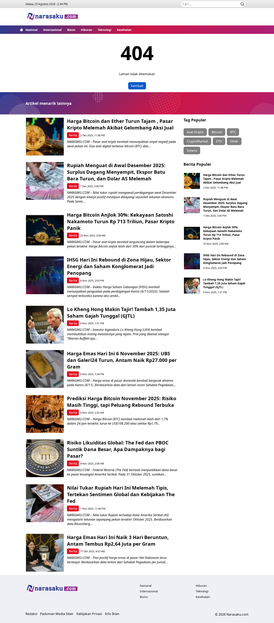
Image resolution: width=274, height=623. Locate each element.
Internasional (52, 30)
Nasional (31, 30)
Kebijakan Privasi (89, 614)
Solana (192, 150)
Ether (234, 141)
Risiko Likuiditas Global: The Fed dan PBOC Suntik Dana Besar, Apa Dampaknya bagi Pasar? (117, 449)
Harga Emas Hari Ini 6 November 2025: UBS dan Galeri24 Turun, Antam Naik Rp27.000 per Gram (122, 360)
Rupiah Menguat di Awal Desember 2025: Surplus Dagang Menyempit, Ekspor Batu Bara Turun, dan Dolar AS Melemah (116, 172)
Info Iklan (112, 614)
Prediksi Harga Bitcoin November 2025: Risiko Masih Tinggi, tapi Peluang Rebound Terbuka (121, 401)
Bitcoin (217, 132)
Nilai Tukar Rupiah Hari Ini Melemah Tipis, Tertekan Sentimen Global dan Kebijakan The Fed (121, 494)
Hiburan (86, 30)
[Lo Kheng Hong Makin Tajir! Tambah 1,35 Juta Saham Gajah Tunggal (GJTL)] (45, 325)
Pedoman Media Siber (57, 614)
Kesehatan (124, 30)
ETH (219, 141)
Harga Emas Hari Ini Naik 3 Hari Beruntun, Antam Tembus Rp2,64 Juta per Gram (118, 540)
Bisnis (71, 30)
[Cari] (242, 4)
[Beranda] (21, 29)
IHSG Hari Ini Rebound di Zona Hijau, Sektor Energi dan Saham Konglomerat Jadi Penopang (119, 266)
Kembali (137, 86)
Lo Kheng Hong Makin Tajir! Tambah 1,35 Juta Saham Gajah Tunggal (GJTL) (121, 312)
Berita (73, 135)
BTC (233, 132)
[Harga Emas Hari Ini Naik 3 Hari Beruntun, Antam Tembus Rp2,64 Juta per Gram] (45, 553)
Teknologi (104, 30)
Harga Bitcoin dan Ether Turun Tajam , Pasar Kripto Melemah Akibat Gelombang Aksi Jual (120, 124)
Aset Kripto (195, 132)
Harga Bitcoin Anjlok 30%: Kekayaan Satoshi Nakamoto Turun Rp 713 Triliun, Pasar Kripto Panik (121, 221)
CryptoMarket (197, 141)
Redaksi (31, 614)
